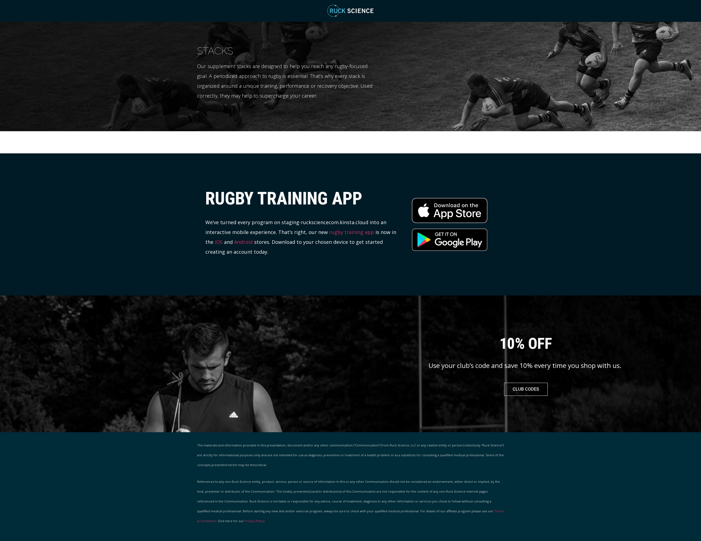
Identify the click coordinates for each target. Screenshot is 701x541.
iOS (219, 242)
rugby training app (351, 232)
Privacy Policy (255, 521)
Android (243, 242)
